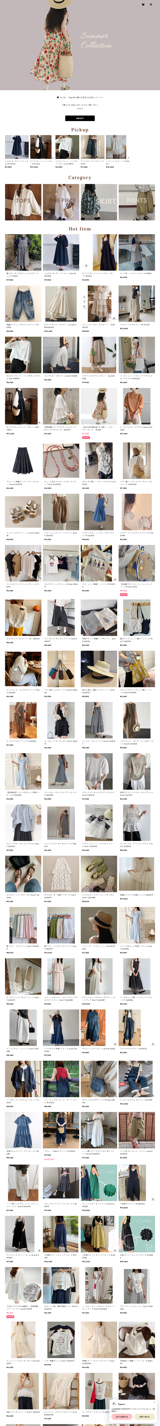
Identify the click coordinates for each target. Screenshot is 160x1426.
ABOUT (80, 118)
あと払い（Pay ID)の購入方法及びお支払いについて (81, 97)
